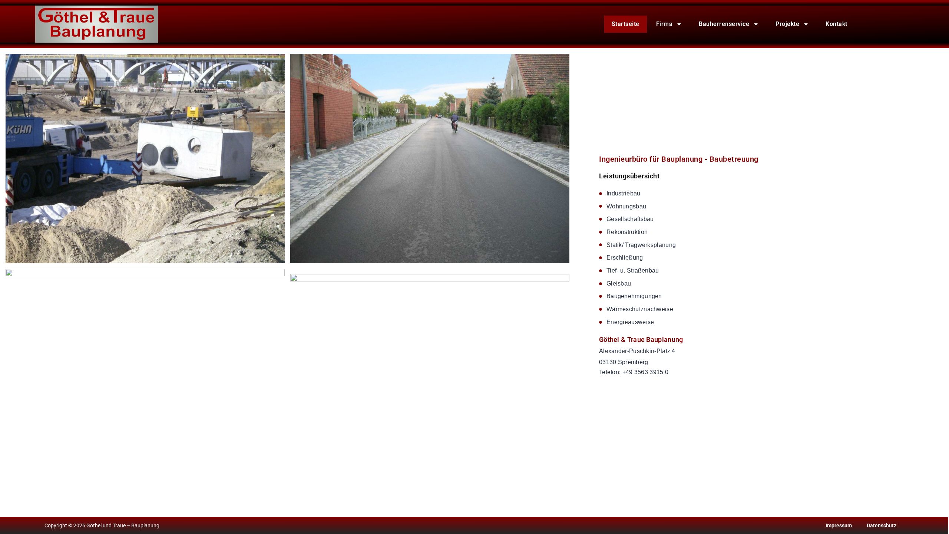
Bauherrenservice (724, 23)
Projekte (787, 23)
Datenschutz (881, 525)
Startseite (625, 23)
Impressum (839, 525)
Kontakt (836, 23)
